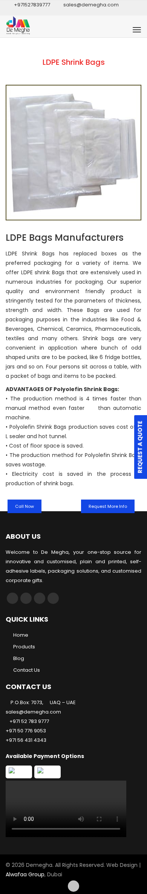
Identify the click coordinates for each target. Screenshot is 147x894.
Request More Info (108, 506)
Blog (18, 658)
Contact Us (26, 670)
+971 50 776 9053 (26, 730)
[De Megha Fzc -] (39, 29)
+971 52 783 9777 (29, 721)
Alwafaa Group (25, 874)
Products (24, 646)
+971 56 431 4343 (26, 740)
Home (20, 635)
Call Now (24, 506)
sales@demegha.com (91, 4)
